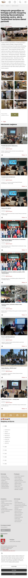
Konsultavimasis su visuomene (21, 505)
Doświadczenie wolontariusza (8, 177)
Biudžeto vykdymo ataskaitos (6, 509)
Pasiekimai (3, 480)
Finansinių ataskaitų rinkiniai (6, 503)
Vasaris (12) (7, 441)
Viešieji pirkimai (4, 508)
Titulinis (2, 5)
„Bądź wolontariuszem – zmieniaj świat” (10, 399)
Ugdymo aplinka (4, 482)
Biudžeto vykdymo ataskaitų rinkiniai (6, 502)
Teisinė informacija (18, 520)
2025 (5, 446)
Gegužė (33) (7, 435)
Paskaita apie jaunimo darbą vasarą (9, 145)
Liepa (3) (6, 431)
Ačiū (14, 114)
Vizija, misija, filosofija (5, 479)
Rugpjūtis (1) (7, 429)
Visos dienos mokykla (19, 488)
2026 (5, 426)
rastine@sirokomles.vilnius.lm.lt (9, 550)
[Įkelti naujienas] (9, 2)
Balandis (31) (7, 437)
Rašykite (3, 530)
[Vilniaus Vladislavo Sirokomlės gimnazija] (3, 1)
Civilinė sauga (17, 518)
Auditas (2, 512)
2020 (5, 463)
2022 (5, 457)
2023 (5, 453)
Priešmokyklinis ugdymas (19, 476)
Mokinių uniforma (18, 511)
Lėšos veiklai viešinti (5, 505)
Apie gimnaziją (4, 476)
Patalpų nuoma (17, 486)
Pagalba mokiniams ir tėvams (20, 482)
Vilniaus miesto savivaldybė (15, 541)
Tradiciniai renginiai (5, 486)
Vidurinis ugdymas (18, 479)
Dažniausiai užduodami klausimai (19, 508)
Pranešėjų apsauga (18, 509)
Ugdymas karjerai (15, 5)
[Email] (2, 536)
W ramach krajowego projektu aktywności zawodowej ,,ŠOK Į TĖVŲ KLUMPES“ (13, 240)
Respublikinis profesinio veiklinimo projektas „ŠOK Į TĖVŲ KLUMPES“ (13, 272)
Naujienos (8, 5)
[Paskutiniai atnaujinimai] (14, 2)
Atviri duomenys (18, 521)
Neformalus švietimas (19, 480)
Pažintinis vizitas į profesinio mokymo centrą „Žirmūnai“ (11, 305)
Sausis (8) (7, 443)
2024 (5, 450)
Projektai (3, 506)
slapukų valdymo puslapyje (14, 561)
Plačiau (23, 155)
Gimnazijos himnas (5, 483)
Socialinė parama (18, 515)
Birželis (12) (7, 433)
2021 (5, 460)
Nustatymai (14, 566)
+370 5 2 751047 (5, 549)
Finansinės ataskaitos (5, 511)
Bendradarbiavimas (5, 488)
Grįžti (4, 121)
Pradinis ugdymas (18, 477)
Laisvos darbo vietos (18, 502)
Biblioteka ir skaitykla (19, 489)
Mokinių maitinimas (18, 485)
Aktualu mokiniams (18, 514)
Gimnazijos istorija (4, 477)
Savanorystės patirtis (6, 208)
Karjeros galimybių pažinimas (8, 336)
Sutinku (14, 574)
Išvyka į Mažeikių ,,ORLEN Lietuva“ (9, 368)
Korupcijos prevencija (19, 517)
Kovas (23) (7, 439)
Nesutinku (14, 570)
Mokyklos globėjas (4, 485)
